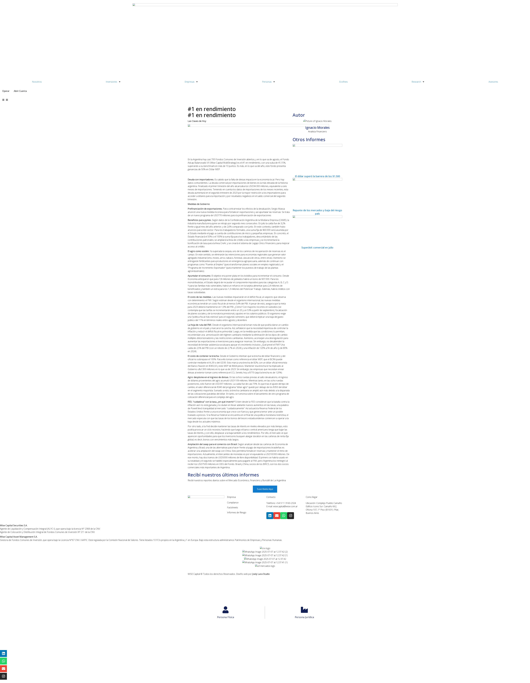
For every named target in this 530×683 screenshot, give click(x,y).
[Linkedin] (269, 515)
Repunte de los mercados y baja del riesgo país (317, 212)
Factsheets (232, 507)
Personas (267, 81)
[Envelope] (276, 515)
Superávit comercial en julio (317, 247)
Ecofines (343, 81)
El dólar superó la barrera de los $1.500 (317, 176)
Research (416, 81)
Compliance (233, 502)
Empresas (189, 81)
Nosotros (37, 81)
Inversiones (111, 81)
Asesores (493, 81)
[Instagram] (290, 515)
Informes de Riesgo (236, 512)
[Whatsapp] (283, 515)
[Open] (7, 99)
